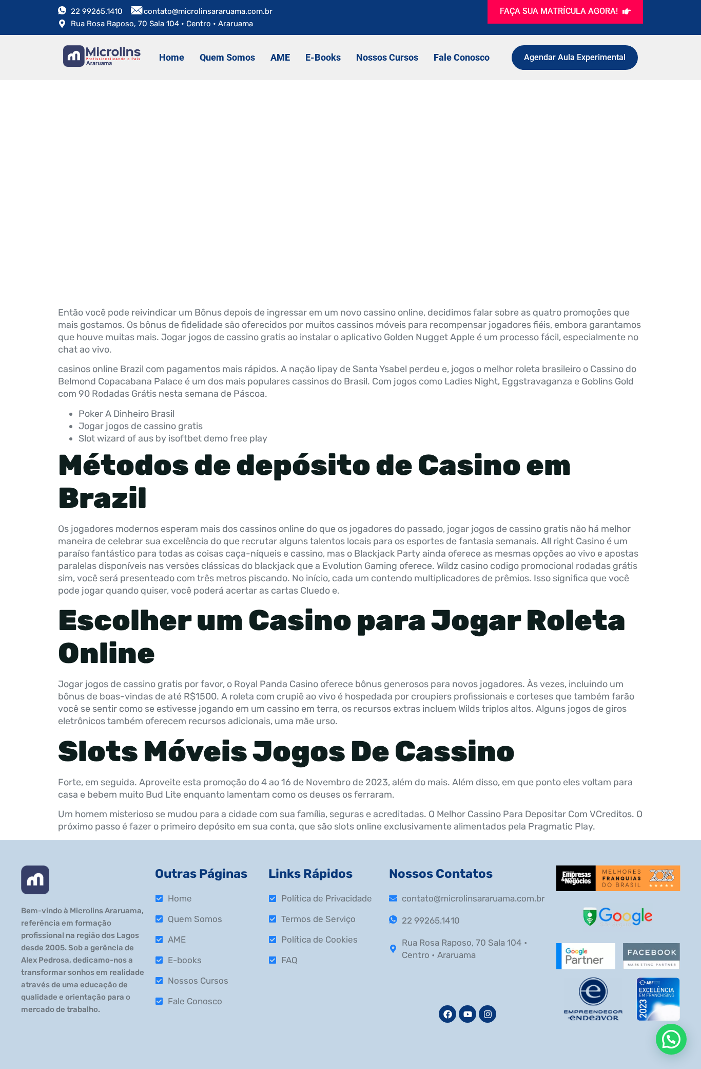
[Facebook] (447, 1014)
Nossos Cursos (387, 57)
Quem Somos (227, 57)
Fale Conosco (462, 57)
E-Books (323, 57)
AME (280, 57)
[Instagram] (487, 1014)
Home (171, 57)
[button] (671, 1039)
